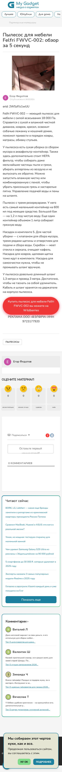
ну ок (24, 761)
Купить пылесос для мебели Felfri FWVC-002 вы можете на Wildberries (31, 306)
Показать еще (31, 600)
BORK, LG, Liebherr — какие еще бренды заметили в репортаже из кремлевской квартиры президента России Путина (27, 512)
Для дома (44, 14)
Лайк (54, 407)
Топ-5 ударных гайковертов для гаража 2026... (27, 687)
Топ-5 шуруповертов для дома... (20, 642)
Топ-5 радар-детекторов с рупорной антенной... (28, 709)
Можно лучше (23, 407)
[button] (4, 5)
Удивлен (39, 407)
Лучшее (8, 14)
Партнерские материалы (22, 23)
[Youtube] (3, 741)
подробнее (43, 761)
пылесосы (12, 341)
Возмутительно (8, 407)
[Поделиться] (57, 96)
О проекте (36, 768)
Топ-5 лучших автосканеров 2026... (22, 664)
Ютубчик (26, 14)
